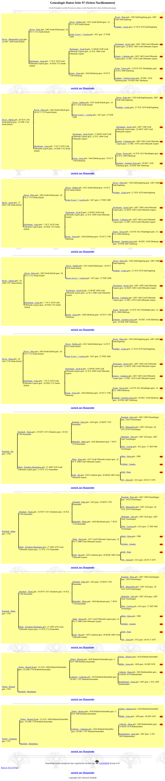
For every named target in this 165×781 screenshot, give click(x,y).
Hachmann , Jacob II (78, 49)
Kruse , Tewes (121, 68)
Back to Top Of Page (9, 768)
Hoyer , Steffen (75, 22)
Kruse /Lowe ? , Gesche (79, 34)
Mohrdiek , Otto (128, 437)
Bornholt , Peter (127, 417)
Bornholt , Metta (8, 531)
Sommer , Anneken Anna (125, 78)
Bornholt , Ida (7, 451)
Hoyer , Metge (8, 120)
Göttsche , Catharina (78, 677)
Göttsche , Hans (125, 672)
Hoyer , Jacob (8, 203)
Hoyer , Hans (7, 359)
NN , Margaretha (128, 427)
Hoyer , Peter (120, 17)
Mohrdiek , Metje (79, 442)
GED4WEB (104, 763)
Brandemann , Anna (127, 682)
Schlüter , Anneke (128, 464)
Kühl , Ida (76, 475)
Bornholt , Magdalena (27, 692)
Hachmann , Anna (37, 61)
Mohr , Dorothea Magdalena (30, 467)
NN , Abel (125, 480)
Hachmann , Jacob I (123, 44)
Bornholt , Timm (25, 432)
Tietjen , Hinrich (125, 657)
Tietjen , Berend (77, 659)
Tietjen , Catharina (9, 739)
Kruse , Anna (75, 73)
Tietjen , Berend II (26, 667)
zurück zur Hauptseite (82, 88)
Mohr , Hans (126, 456)
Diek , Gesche (127, 447)
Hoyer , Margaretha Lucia (13, 39)
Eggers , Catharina (122, 56)
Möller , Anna (124, 664)
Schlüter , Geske (122, 27)
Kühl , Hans (126, 472)
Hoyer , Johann (8, 281)
